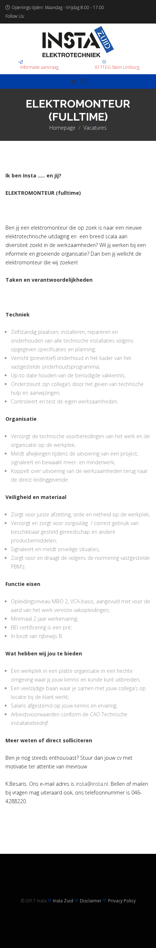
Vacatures (95, 127)
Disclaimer (91, 901)
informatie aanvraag (39, 67)
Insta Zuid (63, 901)
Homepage (62, 127)
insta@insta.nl (92, 783)
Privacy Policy (122, 901)
